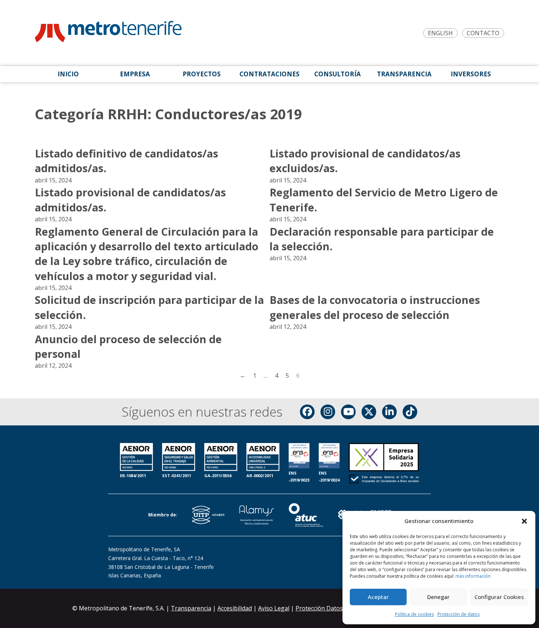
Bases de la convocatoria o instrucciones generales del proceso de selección (375, 307)
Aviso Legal (273, 608)
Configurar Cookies (499, 596)
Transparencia (191, 608)
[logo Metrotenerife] (108, 33)
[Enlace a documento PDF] (384, 464)
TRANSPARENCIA (404, 74)
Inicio (68, 74)
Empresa (135, 74)
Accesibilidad (234, 608)
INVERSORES (471, 74)
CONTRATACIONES (269, 74)
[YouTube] (348, 411)
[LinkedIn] (389, 411)
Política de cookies (414, 614)
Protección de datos (458, 614)
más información (473, 576)
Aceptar (378, 596)
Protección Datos (319, 608)
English (440, 33)
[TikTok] (410, 411)
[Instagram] (327, 411)
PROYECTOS (202, 74)
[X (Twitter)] (369, 411)
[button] (524, 521)
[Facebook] (307, 411)
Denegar (438, 596)
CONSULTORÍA (337, 74)
